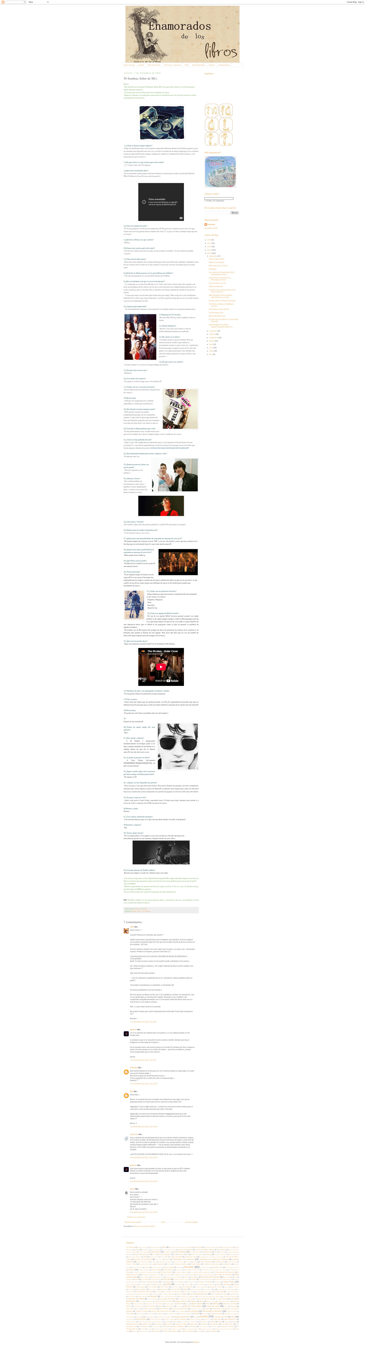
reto (233, 1317)
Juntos (227, 1287)
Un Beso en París (176, 1329)
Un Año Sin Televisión (161, 1329)
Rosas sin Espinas (195, 1319)
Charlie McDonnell (143, 1262)
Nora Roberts (164, 1309)
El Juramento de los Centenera (224, 1272)
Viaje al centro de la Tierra (224, 1329)
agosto (212, 341)
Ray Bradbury (149, 1317)
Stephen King (146, 1324)
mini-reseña (169, 1306)
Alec (164, 1247)
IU (193, 1284)
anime (137, 1250)
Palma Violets (179, 1311)
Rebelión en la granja (164, 1317)
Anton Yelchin (143, 1252)
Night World (130, 1309)
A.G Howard (130, 1247)
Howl (151, 1284)
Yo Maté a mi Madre (187, 1331)
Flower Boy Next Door (206, 1279)
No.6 (138, 1309)
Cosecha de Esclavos (146, 1264)
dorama (131, 1270)
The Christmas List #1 (217, 283)
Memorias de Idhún (229, 1304)
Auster (222, 1252)
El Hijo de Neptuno (181, 1272)
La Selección (219, 1291)
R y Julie (139, 1317)
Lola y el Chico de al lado (168, 1296)
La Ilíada (159, 1291)
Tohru (143, 1329)
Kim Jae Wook (176, 1289)
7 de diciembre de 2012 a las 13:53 (143, 1127)
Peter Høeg (140, 1314)
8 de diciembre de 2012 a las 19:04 (143, 1181)
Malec (201, 1301)
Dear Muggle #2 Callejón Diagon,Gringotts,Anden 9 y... (221, 326)
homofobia (143, 1284)
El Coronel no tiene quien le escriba (214, 1270)
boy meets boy (234, 1254)
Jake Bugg (227, 1284)
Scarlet (167, 1321)
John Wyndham (187, 1287)
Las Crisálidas (182, 1294)
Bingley (180, 1254)
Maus (187, 1304)
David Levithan (157, 1267)
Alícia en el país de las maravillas (180, 1247)
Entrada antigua (191, 1222)
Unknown (134, 1068)
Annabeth (145, 1250)
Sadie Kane (217, 1319)
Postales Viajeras (185, 1314)
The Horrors (156, 1326)
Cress (169, 1264)
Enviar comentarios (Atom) (145, 1226)
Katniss (130, 1289)
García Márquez (179, 1282)
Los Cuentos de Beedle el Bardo (209, 1296)
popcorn (133, 1030)
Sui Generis (159, 1324)
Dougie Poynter (144, 1270)
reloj (195, 1317)
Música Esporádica (198, 65)
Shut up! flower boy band (188, 1321)
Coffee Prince (232, 1262)
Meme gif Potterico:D (217, 316)
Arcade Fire (168, 1252)
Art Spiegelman (195, 1252)
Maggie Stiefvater (181, 1301)
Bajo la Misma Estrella (142, 1254)
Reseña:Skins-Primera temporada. (222, 301)
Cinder (188, 1262)
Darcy (147, 1267)
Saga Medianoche (230, 1319)
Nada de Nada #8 (216, 287)
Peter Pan (150, 1314)
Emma (186, 1277)
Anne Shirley (221, 1250)
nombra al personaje (149, 1309)
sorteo (234, 1321)
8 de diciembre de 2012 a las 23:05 (143, 1212)
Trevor (149, 1329)
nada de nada (213, 1306)
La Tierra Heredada (168, 1294)
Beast (154, 1254)
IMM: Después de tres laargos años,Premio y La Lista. (220, 296)
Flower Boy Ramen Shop (224, 1279)
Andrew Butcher (227, 1247)
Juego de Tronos (216, 1287)
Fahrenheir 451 (156, 1279)
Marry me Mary (138, 1304)
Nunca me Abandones (179, 1309)
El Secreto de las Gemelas (205, 1274)
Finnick (193, 1279)
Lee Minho (131, 1296)
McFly (207, 1304)
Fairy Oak (167, 1279)
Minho (160, 1306)
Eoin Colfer (227, 1277)
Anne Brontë (155, 1250)
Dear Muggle (169, 1267)
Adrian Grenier (142, 1247)
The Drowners (144, 1326)
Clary (195, 1262)
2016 (209, 240)
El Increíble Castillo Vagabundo (200, 1272)
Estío (235, 1277)
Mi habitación (138, 1306)
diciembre (213, 256)
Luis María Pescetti (145, 1301)
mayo (211, 351)
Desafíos (212, 65)
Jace (218, 1284)
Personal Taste (232, 1311)
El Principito (167, 1274)
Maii (131, 1091)
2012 (209, 253)
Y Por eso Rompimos (170, 1331)
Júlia (132, 927)
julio (211, 344)
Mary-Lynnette (170, 1304)
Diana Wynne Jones (232, 1267)
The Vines (214, 1326)
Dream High (156, 1270)
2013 (209, 250)
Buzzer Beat (154, 1257)
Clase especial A (206, 1262)
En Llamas (194, 1277)
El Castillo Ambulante (192, 1270)
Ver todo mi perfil (211, 228)
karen (132, 1189)
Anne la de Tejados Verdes (204, 1250)
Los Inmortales (152, 1299)
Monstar (179, 1306)
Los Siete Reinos (221, 1299)
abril (211, 354)
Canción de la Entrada (143, 1259)
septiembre (213, 338)
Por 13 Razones (171, 1314)
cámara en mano (191, 1257)
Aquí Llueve (155, 1252)
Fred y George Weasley (150, 1282)
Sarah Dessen (131, 1321)
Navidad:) (212, 269)
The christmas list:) (216, 313)
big (175, 1254)
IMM (186, 65)
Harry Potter (229, 1282)
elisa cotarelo (144, 1277)
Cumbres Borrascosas (211, 1264)
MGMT (128, 1306)
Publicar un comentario (136, 1217)
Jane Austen (140, 1287)
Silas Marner (204, 1321)
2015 (209, 243)
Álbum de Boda (155, 1247)
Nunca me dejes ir (196, 1309)
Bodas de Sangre (197, 1254)
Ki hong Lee (153, 1289)
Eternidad (129, 1279)
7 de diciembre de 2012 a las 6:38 (143, 1022)
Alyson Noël (198, 1247)
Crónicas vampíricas (181, 1264)
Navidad (233, 1306)
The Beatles (214, 1324)
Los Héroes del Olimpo (135, 1299)
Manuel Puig (211, 1301)
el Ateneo (179, 1270)
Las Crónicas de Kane (198, 1294)
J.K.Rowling (201, 1284)
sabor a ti (207, 1319)
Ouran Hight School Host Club (161, 1311)
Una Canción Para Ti (192, 1329)
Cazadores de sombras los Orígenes (214, 1259)
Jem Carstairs (152, 1287)
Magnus (193, 1301)
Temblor (204, 1324)
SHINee (174, 1321)
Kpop (185, 1289)
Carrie (167, 1259)
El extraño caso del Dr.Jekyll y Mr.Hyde (145, 1272)
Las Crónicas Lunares (219, 1294)
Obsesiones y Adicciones (172, 65)
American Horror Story (212, 1247)
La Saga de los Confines (204, 1291)
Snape (227, 1321)
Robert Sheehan (155, 1319)
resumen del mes (221, 1317)
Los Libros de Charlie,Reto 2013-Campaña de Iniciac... (222, 273)
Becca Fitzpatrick (165, 1254)
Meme (134, 911)
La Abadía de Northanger (226, 1289)
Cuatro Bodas (196, 1264)
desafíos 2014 (218, 1267)
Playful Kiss (160, 1314)
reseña (203, 1316)
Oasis (139, 911)
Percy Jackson (192, 1311)
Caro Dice (158, 1259)
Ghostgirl (218, 1282)
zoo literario (213, 1331)
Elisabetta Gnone (157, 1277)
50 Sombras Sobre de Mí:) (219, 309)
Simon (213, 1321)
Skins (220, 1321)
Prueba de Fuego (216, 1314)
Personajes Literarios (212, 1311)
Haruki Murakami (131, 1284)
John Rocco (175, 1287)
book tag (209, 1254)
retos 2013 (129, 1319)
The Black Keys (227, 1324)
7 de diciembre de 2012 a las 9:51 (143, 1060)
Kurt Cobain (207, 1289)
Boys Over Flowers (134, 1257)
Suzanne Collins (181, 1324)
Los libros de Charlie (185, 1299)
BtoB (145, 1257)
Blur (187, 1254)
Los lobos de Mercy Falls (204, 1299)
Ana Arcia (134, 1134)
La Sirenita (155, 1294)
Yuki (205, 1331)
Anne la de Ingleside (185, 1250)
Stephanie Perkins (132, 1324)
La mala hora (188, 1291)
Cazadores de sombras (183, 1259)
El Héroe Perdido (166, 1272)
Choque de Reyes (165, 1262)
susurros (169, 1324)
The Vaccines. (203, 1326)
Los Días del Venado (230, 1296)
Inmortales (178, 1284)
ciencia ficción (178, 1262)
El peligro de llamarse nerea (151, 1274)
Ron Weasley (181, 1319)
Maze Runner (197, 1304)
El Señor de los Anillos (224, 1274)
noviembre (213, 331)
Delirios (179, 1267)
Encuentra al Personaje (210, 1277)
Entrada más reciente (132, 1222)
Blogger (196, 1342)
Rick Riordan (141, 1319)
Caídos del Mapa (176, 1257)
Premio (196, 1314)
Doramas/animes (224, 65)
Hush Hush (159, 1284)
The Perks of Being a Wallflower (174, 1326)
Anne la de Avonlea (169, 1250)
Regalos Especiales (182, 1317)
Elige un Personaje (154, 65)
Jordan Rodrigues (201, 1287)
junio (211, 348)
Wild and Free (144, 1331)
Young (199, 1331)
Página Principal (129, 65)
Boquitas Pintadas (220, 1254)
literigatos (153, 1296)
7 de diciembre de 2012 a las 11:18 (143, 1084)
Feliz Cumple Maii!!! (216, 259)
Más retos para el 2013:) (218, 266)
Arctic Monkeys (180, 1252)
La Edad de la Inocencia (144, 1291)
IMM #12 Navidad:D (216, 262)
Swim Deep (194, 1324)
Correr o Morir (131, 1264)
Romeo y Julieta (169, 1319)
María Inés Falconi (224, 1301)
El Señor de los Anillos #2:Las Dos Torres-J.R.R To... (222, 291)
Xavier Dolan (155, 1331)
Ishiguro (187, 1284)
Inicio (163, 1222)
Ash (216, 1252)
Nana (226, 1306)
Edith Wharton (168, 1270)
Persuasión (130, 1314)
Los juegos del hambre (168, 1299)
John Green (164, 1287)
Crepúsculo (160, 1264)
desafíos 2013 (205, 1267)
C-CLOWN (164, 1257)
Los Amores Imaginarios (188, 1296)
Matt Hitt (180, 1304)
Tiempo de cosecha (227, 1326)
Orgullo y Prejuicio (142, 1311)
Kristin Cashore (196, 1289)
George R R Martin (205, 1282)
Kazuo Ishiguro (141, 1289)
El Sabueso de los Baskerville (183, 1274)
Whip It (134, 1331)
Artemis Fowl (207, 1252)
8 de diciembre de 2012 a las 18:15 (143, 1158)
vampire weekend (207, 1329)
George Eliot (191, 1282)
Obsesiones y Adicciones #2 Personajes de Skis (220, 279)
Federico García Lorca (181, 1279)
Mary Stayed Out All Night (154, 1304)
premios (204, 1314)
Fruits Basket (166, 1282)
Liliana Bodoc (142, 1296)
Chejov (154, 1262)
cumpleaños (226, 1264)
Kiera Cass (164, 1289)
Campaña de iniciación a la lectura (211, 1257)
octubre (212, 334)
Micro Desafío (150, 1306)
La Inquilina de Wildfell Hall (173, 1291)
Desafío (189, 1266)
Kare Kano (235, 1287)
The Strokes (146, 911)
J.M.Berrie (210, 1284)
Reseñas (141, 65)
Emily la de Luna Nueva (174, 1277)
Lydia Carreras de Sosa (163, 1301)
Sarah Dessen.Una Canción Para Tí (150, 1321)
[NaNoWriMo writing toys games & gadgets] (222, 198)
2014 (209, 247)
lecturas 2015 (234, 1294)
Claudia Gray (219, 1262)
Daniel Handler (137, 1267)
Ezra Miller (144, 1279)
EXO (136, 1279)
